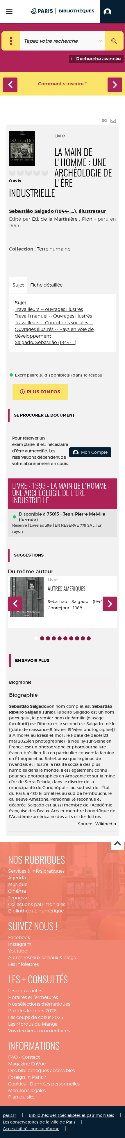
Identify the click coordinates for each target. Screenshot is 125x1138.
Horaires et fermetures (33, 997)
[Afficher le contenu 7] (71, 638)
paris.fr (9, 1115)
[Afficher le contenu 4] (54, 638)
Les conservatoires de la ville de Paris (39, 1121)
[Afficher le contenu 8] (77, 638)
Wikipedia (105, 824)
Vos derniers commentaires (39, 1030)
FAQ (13, 1057)
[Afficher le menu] (9, 11)
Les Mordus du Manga (33, 1024)
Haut (117, 844)
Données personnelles (55, 1084)
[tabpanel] (62, 323)
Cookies (17, 1084)
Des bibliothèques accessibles (41, 1070)
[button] (112, 11)
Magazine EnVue (27, 1064)
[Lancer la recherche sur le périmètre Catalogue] (114, 41)
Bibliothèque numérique (36, 911)
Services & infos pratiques (36, 871)
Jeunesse (18, 898)
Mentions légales (27, 1090)
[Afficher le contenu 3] (48, 638)
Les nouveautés (25, 990)
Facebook (19, 937)
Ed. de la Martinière (54, 219)
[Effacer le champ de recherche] (101, 41)
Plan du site (21, 1097)
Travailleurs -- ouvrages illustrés (49, 309)
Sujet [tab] (18, 285)
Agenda (17, 877)
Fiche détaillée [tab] (46, 285)
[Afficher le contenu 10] (89, 638)
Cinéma (17, 891)
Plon (87, 219)
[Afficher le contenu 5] (60, 638)
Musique (17, 884)
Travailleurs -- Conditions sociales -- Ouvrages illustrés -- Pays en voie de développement (54, 329)
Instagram (19, 944)
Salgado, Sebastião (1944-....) (45, 342)
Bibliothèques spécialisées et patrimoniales (71, 1115)
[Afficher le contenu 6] (65, 638)
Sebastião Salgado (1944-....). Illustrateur (57, 211)
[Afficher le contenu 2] (42, 638)
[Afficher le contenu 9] (83, 638)
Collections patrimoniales (36, 904)
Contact (31, 1057)
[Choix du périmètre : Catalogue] (10, 41)
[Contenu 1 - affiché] (36, 638)
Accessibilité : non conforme (31, 1128)
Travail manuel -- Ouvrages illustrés (53, 316)
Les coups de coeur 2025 (35, 1017)
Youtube (17, 951)
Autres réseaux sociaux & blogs (42, 957)
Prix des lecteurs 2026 (32, 1010)
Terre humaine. (54, 249)
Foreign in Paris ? (27, 1077)
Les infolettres (23, 964)
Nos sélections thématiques (39, 1004)
